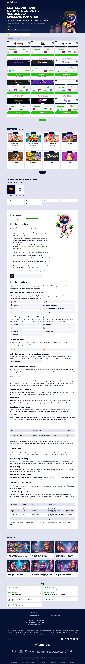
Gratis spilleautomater (66, 2)
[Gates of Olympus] (15, 141)
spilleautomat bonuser (52, 2)
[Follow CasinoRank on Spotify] (74, 639)
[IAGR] (14, 651)
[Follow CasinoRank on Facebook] (62, 639)
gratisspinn (23, 246)
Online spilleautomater (38, 2)
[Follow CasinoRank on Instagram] (65, 639)
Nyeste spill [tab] (22, 129)
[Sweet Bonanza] (51, 141)
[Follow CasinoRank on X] (68, 639)
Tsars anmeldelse (66, 114)
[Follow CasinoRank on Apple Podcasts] (77, 639)
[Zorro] (51, 160)
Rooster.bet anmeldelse (18, 57)
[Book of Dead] (15, 160)
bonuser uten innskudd (33, 246)
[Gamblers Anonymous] (21, 651)
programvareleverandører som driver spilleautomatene (26, 257)
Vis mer (41, 119)
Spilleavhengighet (53, 662)
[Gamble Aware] (57, 651)
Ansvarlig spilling (62, 662)
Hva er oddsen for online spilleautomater (34, 620)
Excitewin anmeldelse (18, 95)
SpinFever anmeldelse (42, 95)
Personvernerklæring (55, 615)
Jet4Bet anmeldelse (19, 76)
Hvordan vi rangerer (55, 618)
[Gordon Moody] (41, 651)
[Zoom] (69, 160)
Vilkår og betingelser (14, 662)
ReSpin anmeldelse (66, 76)
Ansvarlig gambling (14, 461)
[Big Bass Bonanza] (33, 141)
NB (8, 639)
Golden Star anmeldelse (19, 114)
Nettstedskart (72, 662)
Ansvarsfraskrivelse (42, 662)
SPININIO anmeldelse (42, 76)
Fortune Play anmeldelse (42, 57)
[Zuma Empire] (33, 160)
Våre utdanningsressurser (27, 286)
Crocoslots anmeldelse (42, 114)
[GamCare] (29, 651)
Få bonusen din (18, 54)
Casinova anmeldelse (66, 95)
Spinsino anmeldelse (66, 57)
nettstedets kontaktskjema (32, 218)
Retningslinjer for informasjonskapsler (28, 662)
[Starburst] (69, 141)
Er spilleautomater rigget (34, 615)
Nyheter (76, 2)
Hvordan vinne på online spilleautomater (34, 622)
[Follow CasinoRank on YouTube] (71, 639)
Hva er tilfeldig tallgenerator (34, 624)
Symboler (34, 618)
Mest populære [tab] (13, 129)
